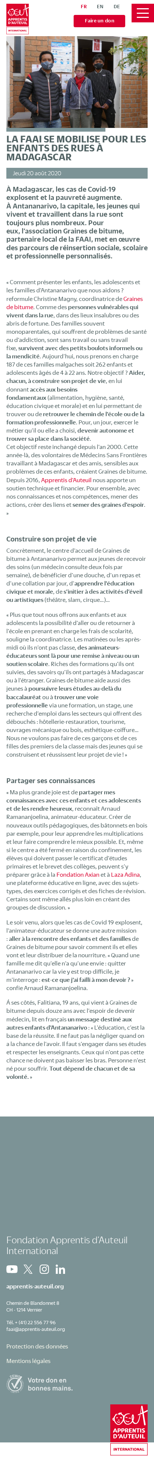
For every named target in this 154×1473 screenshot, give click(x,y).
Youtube (12, 1269)
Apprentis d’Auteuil (66, 480)
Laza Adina (125, 874)
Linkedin (60, 1269)
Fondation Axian (77, 874)
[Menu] (143, 13)
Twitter (28, 1269)
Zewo (77, 1384)
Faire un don (99, 20)
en (100, 6)
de (117, 6)
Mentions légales (28, 1360)
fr (84, 6)
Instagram (44, 1269)
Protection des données (37, 1346)
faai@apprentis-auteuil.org (35, 1329)
